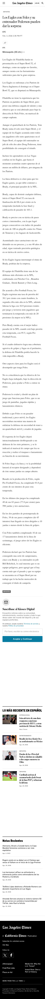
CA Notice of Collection (17, 991)
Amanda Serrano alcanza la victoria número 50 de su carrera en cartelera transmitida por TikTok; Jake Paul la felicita (21, 901)
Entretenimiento (25, 735)
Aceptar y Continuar (22, 639)
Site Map (5, 945)
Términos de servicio (31, 624)
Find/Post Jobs (8, 968)
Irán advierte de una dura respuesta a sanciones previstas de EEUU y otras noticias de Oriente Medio (30, 722)
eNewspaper (7, 964)
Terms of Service (31, 989)
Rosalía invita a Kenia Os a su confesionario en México (30, 740)
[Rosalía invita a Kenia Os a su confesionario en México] (9, 740)
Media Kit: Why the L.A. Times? (32, 965)
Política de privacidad (15, 626)
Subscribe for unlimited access (13, 941)
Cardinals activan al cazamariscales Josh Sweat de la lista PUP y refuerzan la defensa (30, 778)
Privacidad (5, 991)
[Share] (5, 42)
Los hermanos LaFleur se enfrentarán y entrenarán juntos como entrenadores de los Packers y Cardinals (20, 875)
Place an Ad (7, 972)
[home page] (22, 3)
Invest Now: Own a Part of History (32, 971)
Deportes (6, 11)
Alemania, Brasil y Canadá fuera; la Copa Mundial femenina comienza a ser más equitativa (19, 848)
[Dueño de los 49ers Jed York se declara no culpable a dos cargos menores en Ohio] (9, 755)
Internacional (24, 715)
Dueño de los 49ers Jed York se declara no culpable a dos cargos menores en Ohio (30, 758)
